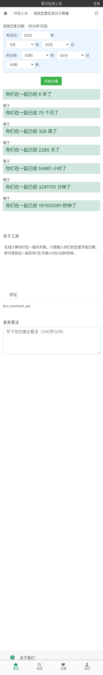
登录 (97, 4)
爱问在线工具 (51, 3)
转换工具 (21, 13)
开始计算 (51, 81)
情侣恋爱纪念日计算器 (51, 13)
